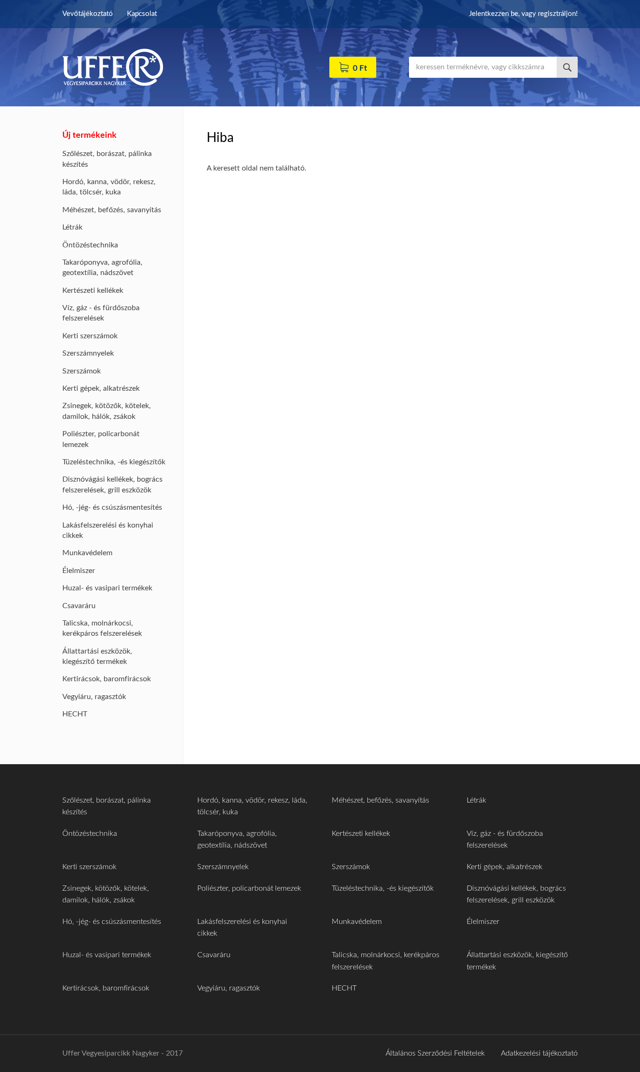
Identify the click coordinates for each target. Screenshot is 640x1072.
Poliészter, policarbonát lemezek (249, 888)
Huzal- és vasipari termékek (107, 588)
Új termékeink (89, 135)
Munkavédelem (87, 553)
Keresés (567, 67)
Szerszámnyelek (88, 353)
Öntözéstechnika (90, 245)
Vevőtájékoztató (87, 13)
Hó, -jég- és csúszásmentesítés (112, 507)
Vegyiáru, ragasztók (94, 696)
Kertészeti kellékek (92, 290)
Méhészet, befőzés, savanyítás (111, 210)
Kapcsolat (142, 13)
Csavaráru (79, 606)
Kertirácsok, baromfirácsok (106, 679)
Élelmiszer (78, 570)
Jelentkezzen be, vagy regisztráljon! (523, 13)
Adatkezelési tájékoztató (539, 1053)
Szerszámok (81, 371)
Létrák (72, 227)
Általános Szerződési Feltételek (435, 1053)
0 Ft (360, 68)
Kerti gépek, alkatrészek (101, 388)
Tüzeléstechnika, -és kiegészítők (113, 462)
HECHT (74, 714)
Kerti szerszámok (90, 336)
